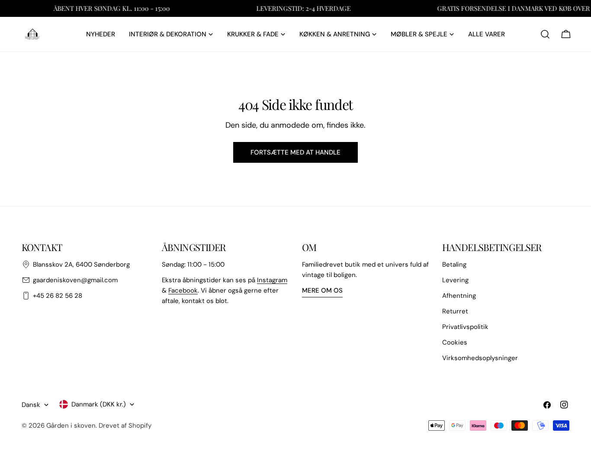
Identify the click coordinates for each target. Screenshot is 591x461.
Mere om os (322, 290)
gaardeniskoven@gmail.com (75, 280)
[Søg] (545, 34)
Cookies (454, 342)
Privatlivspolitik (465, 326)
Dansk (31, 404)
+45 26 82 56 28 (57, 295)
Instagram (272, 280)
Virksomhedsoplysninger (480, 358)
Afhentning (459, 295)
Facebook (183, 290)
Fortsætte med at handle (295, 152)
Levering (455, 280)
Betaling (454, 264)
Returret (455, 311)
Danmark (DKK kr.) (98, 404)
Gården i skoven (71, 425)
